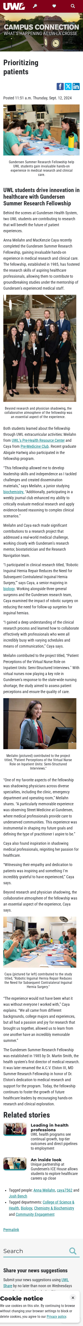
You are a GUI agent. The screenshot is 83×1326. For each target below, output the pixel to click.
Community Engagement (35, 1214)
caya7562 (64, 1190)
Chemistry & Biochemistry (54, 1208)
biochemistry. (13, 492)
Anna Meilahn (44, 1190)
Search (13, 1251)
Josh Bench (18, 1196)
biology (9, 589)
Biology (26, 1208)
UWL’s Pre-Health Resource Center (38, 440)
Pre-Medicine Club (35, 446)
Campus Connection (41, 27)
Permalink (11, 1230)
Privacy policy (56, 1316)
